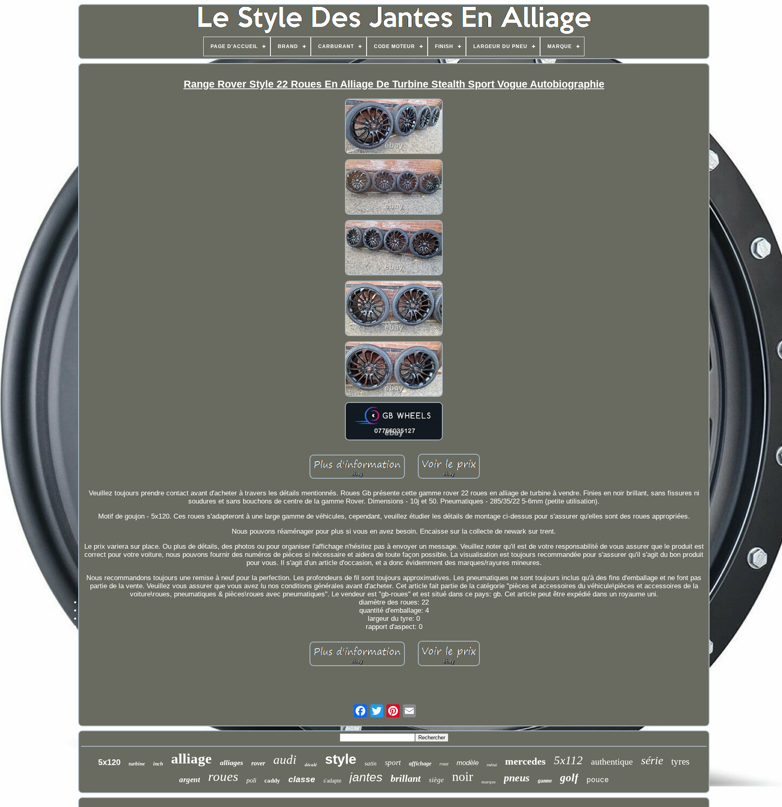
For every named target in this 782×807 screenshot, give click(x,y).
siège (436, 780)
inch (158, 764)
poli (251, 780)
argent (189, 779)
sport (393, 762)
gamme (545, 781)
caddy (272, 780)
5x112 (568, 760)
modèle (468, 763)
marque (488, 781)
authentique (612, 761)
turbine (137, 764)
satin (371, 763)
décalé (311, 764)
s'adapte (332, 781)
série (652, 760)
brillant (406, 778)
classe (301, 779)
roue (443, 764)
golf (569, 778)
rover (258, 763)
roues (223, 776)
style (340, 759)
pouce (597, 780)
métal (492, 765)
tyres (680, 761)
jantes (365, 777)
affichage (420, 764)
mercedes (525, 761)
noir (462, 776)
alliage (191, 759)
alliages (231, 763)
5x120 (109, 762)
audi (285, 759)
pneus (516, 778)
